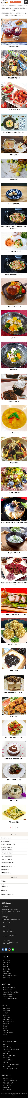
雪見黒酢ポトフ (14, 369)
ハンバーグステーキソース (14, 306)
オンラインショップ (15, 1)
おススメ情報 (6, 1057)
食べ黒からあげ (14, 716)
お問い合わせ (6, 977)
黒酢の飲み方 (4, 869)
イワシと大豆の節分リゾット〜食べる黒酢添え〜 (14, 522)
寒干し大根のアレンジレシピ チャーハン (14, 132)
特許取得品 (6, 1015)
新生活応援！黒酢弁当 (14, 78)
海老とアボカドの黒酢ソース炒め (14, 737)
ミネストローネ (4, 890)
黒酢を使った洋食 (6, 849)
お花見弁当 (3, 881)
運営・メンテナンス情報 (9, 1055)
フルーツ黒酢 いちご (14, 109)
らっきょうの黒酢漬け (14, 203)
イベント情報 (6, 1051)
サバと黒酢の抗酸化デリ (14, 492)
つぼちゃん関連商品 (8, 1032)
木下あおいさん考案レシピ (7, 844)
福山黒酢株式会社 (7, 903)
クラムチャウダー (5, 886)
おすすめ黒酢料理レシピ (6, 866)
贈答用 (5, 1028)
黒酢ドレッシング (7, 1019)
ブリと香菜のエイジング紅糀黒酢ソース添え (14, 614)
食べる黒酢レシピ (5, 841)
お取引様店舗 (6, 962)
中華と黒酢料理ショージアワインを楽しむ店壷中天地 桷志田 (10, 942)
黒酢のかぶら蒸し (14, 822)
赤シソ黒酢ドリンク (14, 46)
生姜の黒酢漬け (14, 154)
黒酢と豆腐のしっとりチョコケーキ (14, 758)
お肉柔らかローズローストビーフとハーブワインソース (14, 583)
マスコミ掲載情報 (7, 1060)
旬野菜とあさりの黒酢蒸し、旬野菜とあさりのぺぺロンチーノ (14, 227)
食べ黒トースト (14, 670)
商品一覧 (4, 1005)
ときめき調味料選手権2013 (10, 998)
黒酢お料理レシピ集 (5, 847)
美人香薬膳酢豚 (14, 463)
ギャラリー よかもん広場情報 (11, 1064)
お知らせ (5, 1044)
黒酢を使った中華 (6, 853)
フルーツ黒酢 (6, 1017)
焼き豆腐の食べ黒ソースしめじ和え (14, 692)
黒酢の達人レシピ (5, 838)
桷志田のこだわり (7, 990)
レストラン (6, 926)
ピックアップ (6, 1066)
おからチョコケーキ (14, 401)
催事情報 (5, 1053)
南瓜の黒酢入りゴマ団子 (14, 644)
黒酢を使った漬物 (6, 859)
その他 (5, 1034)
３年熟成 (5, 1013)
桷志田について (6, 984)
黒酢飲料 (5, 1030)
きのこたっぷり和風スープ (7, 894)
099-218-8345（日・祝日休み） (12, 911)
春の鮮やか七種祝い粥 (14, 553)
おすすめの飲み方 (5, 872)
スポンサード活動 (7, 996)
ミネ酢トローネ (14, 433)
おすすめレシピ (7, 1085)
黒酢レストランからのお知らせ (11, 1049)
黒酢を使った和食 (6, 856)
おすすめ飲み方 (7, 1089)
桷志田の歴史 (6, 969)
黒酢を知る (6, 971)
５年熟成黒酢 (6, 1010)
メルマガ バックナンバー (10, 1068)
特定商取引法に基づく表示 (10, 975)
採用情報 (5, 966)
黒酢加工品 (6, 1023)
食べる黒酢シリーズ (8, 1021)
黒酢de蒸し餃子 (14, 800)
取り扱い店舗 (6, 960)
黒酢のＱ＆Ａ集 (7, 973)
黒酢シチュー (14, 338)
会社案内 (5, 964)
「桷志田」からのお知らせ (10, 1041)
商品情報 (5, 1062)
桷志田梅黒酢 (14, 179)
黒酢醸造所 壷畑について (9, 994)
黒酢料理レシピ (6, 1075)
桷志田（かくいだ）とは (9, 987)
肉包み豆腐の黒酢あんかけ (14, 779)
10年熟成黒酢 (6, 1008)
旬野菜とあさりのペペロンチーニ (14, 274)
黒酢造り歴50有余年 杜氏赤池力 (11, 992)
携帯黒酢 (5, 1026)
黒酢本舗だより (7, 1047)
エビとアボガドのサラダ (14, 251)
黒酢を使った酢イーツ (7, 862)
